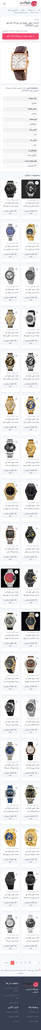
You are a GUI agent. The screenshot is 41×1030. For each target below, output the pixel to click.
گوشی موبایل (13, 1016)
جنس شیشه (32, 108)
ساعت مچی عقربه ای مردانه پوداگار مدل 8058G (32, 811)
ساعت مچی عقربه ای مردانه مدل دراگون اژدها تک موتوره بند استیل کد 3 (30, 422)
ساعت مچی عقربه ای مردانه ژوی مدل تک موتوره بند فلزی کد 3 (12, 941)
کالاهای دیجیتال (12, 1012)
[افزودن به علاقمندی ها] (37, 183)
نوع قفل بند (32, 150)
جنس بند (33, 140)
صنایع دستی (13, 1002)
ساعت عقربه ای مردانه (20, 12)
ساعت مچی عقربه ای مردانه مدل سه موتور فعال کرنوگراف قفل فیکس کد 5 (10, 206)
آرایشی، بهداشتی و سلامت (11, 989)
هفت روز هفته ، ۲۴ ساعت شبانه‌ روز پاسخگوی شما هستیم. (19, 972)
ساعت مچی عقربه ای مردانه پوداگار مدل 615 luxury (11, 768)
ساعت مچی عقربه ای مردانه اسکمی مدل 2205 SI (31, 206)
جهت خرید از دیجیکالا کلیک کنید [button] (19, 36)
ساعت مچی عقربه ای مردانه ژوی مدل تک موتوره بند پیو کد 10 (32, 768)
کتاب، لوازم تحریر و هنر (11, 997)
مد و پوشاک (31, 10)
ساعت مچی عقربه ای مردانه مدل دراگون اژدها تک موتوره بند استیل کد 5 (31, 379)
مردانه (22, 10)
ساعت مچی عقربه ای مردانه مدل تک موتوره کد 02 (12, 638)
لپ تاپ (15, 1021)
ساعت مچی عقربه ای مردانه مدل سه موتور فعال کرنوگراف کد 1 (10, 854)
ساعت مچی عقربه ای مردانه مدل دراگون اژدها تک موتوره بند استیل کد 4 (10, 379)
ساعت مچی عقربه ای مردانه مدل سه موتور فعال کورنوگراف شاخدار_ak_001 (31, 595)
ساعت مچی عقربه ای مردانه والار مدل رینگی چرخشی (32, 551)
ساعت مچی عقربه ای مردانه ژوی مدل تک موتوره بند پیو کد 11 (12, 724)
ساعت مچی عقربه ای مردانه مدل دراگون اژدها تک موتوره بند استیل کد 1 (31, 465)
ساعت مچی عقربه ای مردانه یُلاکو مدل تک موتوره (12, 465)
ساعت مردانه (34, 12)
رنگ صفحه (32, 98)
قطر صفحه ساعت (30, 161)
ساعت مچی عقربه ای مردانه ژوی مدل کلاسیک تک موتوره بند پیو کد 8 (31, 897)
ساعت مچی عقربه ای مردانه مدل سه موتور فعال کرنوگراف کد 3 (31, 335)
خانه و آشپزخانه (32, 1016)
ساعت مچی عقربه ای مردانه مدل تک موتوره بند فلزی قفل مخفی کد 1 (10, 508)
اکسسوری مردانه (13, 10)
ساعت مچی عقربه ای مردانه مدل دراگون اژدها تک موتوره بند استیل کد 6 (10, 335)
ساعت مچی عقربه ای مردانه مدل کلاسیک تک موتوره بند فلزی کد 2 (31, 508)
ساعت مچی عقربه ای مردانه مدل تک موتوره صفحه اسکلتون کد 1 (32, 681)
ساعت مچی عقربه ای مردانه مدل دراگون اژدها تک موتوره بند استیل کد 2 (10, 422)
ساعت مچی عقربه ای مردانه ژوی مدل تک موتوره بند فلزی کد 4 (32, 941)
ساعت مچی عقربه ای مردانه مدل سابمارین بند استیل (11, 249)
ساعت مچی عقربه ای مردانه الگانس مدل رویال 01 (31, 638)
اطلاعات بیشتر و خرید (29, 212)
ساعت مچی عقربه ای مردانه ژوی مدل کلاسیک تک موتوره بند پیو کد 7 (11, 897)
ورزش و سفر (33, 1021)
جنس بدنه (32, 129)
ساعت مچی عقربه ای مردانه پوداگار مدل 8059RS (12, 551)
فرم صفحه (33, 119)
